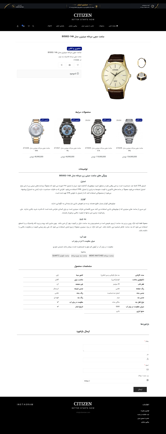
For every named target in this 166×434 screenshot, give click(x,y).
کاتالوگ (50, 26)
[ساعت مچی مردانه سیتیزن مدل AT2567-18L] (67, 131)
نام (147, 354)
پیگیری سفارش (73, 26)
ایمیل (146, 365)
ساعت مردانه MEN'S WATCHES (101, 255)
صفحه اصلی (112, 26)
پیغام (146, 341)
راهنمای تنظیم (60, 26)
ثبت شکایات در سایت (143, 415)
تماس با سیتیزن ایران (88, 26)
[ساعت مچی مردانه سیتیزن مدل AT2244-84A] (36, 131)
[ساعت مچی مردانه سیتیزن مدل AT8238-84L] (129, 131)
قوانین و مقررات (145, 411)
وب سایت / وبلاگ (143, 376)
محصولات (101, 26)
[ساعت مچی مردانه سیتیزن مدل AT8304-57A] (98, 131)
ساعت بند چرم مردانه (79, 255)
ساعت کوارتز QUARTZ (60, 255)
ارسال (140, 389)
